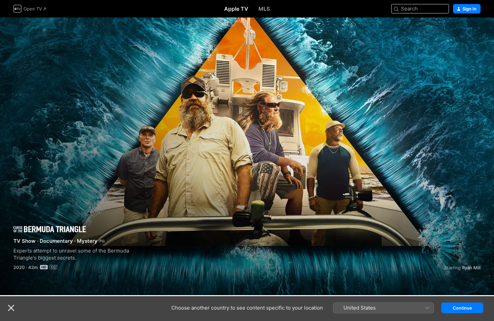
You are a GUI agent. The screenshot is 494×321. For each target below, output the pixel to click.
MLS (264, 8)
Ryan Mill (471, 267)
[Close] (11, 308)
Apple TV (236, 8)
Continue (462, 308)
